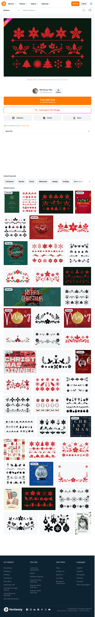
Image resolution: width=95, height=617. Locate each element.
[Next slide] (86, 180)
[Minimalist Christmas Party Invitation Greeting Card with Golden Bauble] (17, 317)
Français (78, 580)
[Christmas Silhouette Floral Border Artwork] (74, 497)
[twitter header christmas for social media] (32, 295)
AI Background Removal (9, 593)
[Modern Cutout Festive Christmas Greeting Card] (83, 201)
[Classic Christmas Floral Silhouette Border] (52, 425)
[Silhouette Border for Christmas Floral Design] (19, 425)
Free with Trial (47, 100)
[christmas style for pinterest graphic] (83, 360)
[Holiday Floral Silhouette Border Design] (18, 404)
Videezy (7, 573)
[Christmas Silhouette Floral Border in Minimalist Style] (38, 497)
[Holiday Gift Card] (12, 497)
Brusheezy (8, 567)
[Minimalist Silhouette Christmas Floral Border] (47, 275)
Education (7, 580)
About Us (58, 573)
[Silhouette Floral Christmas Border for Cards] (77, 337)
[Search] (83, 10)
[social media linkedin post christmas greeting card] (41, 473)
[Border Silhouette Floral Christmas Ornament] (29, 201)
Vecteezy (7, 570)
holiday (66, 180)
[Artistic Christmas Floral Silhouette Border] (56, 522)
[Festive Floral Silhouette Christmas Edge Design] (47, 317)
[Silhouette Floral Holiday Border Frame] (77, 404)
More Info (9, 130)
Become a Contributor (59, 581)
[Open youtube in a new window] (49, 611)
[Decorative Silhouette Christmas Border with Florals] (18, 275)
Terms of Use (61, 611)
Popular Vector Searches (35, 580)
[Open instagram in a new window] (31, 611)
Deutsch (78, 577)
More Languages (81, 583)
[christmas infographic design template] (80, 425)
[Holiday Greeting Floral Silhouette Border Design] (79, 252)
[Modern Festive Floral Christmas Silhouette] (73, 226)
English (78, 567)
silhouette (43, 180)
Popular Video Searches (35, 590)
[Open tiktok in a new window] (42, 611)
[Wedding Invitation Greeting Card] (83, 522)
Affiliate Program (36, 575)
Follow (58, 92)
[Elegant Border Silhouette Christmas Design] (21, 522)
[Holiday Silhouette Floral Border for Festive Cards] (42, 448)
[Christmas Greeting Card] (12, 201)
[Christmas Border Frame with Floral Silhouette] (77, 295)
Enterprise (8, 577)
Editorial (45, 4)
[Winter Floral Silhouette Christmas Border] (56, 201)
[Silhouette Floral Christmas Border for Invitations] (18, 383)
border (21, 180)
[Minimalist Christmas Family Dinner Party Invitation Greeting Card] (20, 360)
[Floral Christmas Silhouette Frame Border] (16, 473)
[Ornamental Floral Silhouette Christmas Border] (75, 448)
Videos (33, 4)
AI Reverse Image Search (10, 588)
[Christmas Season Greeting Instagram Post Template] (14, 448)
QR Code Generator (8, 598)
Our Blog (58, 577)
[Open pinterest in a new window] (38, 611)
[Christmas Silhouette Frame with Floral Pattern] (47, 383)
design (55, 180)
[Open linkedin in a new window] (34, 611)
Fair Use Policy (85, 611)
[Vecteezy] (3, 3)
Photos (22, 4)
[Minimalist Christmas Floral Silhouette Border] (47, 252)
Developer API (9, 583)
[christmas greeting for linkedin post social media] (41, 226)
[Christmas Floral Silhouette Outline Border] (47, 404)
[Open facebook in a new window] (27, 611)
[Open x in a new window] (46, 611)
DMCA (32, 572)
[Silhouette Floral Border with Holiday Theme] (47, 337)
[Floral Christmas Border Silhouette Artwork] (77, 275)
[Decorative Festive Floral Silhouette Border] (73, 473)
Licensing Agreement (34, 568)
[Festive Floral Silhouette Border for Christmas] (77, 383)
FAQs (57, 567)
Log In (84, 4)
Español (78, 570)
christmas (10, 180)
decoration (78, 180)
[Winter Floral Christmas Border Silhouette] (18, 337)
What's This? (25, 126)
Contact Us (59, 570)
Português (79, 573)
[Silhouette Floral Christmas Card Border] (16, 226)
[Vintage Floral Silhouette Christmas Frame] (56, 360)
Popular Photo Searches (35, 585)
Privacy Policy (73, 611)
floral (31, 180)
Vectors (11, 4)
